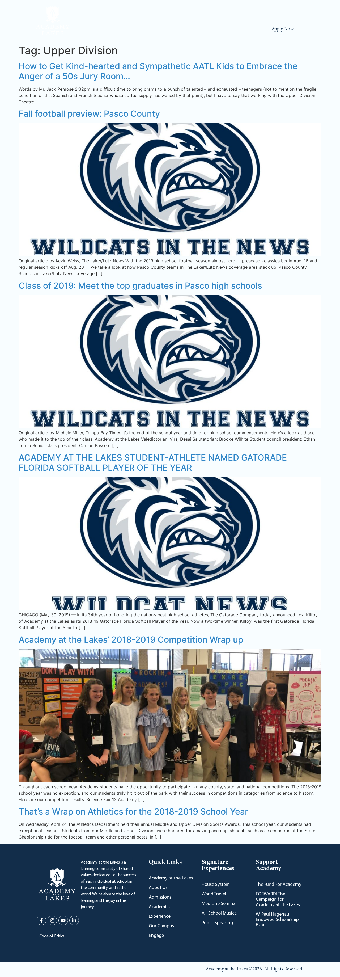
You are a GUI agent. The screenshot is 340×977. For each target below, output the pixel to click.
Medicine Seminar (219, 904)
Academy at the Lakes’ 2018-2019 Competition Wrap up (131, 639)
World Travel (214, 894)
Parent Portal (109, 11)
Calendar (84, 11)
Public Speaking (217, 923)
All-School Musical (220, 913)
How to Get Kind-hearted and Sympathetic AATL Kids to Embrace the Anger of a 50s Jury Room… (158, 71)
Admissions (116, 29)
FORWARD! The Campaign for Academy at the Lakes (278, 899)
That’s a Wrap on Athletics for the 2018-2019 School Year (133, 811)
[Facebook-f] (269, 11)
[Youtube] (289, 11)
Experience (178, 29)
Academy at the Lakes (171, 878)
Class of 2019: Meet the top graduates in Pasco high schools (140, 285)
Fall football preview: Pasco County (89, 113)
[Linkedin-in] (299, 11)
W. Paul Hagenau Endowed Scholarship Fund (277, 920)
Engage (238, 29)
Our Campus (209, 29)
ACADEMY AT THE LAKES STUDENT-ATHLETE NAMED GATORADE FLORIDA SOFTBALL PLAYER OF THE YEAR (153, 462)
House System (216, 884)
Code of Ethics (52, 936)
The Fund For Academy (278, 884)
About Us (86, 29)
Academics (147, 29)
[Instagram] (279, 11)
